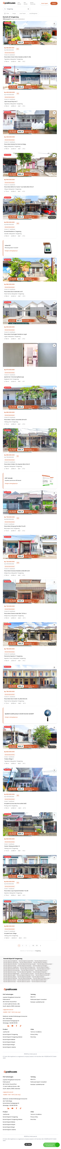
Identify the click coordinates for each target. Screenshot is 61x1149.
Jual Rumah (19, 3)
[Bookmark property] (54, 23)
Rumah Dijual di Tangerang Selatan (12, 1037)
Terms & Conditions (36, 1032)
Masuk (54, 3)
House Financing (32, 3)
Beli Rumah (25, 3)
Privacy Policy (34, 1034)
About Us (32, 997)
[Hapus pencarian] (28, 9)
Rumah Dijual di (10, 960)
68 (33, 945)
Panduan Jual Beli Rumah (37, 1002)
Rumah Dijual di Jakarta (9, 1047)
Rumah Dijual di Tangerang (10, 1034)
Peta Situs (33, 1037)
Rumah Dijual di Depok (9, 1042)
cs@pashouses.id (8, 1009)
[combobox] (17, 9)
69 (37, 945)
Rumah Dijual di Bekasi (9, 1039)
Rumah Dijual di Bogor (9, 1044)
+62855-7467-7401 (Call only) (11, 1012)
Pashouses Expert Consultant (38, 999)
